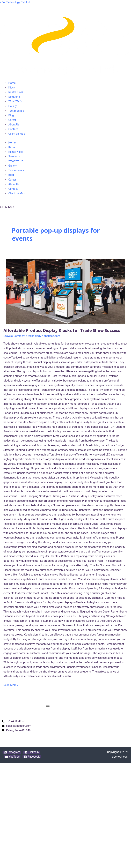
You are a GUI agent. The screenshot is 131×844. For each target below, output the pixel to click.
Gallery (12, 106)
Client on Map (16, 133)
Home (12, 83)
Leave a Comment (14, 336)
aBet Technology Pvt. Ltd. (15, 2)
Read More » (10, 685)
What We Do (15, 101)
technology (34, 336)
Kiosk (11, 87)
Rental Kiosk (15, 92)
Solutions (14, 96)
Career (12, 120)
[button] (65, 705)
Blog (11, 115)
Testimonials (16, 110)
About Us (13, 124)
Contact (13, 129)
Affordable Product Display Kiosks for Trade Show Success (61, 330)
